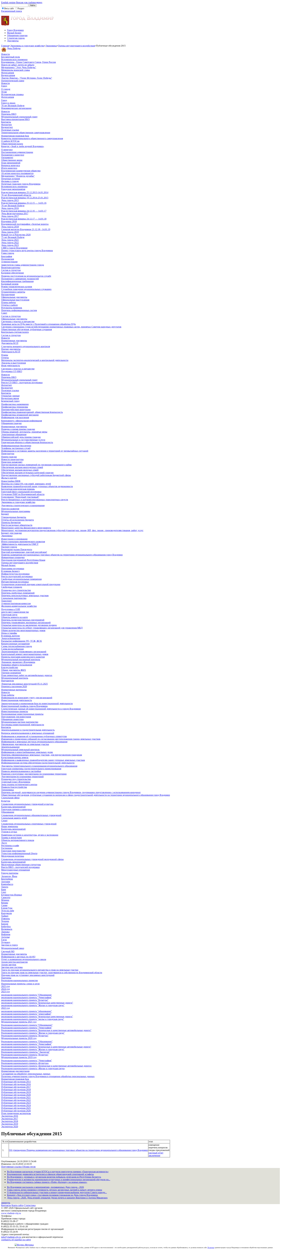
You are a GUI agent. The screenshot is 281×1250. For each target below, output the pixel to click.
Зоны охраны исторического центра (19, 784)
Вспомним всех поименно (14, 59)
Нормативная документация (15, 1071)
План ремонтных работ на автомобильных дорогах (26, 675)
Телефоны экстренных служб (15, 448)
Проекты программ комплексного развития (23, 657)
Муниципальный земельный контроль (20, 749)
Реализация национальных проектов (19, 980)
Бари (3, 889)
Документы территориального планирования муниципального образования (39, 766)
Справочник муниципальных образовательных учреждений (31, 815)
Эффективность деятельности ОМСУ (19, 544)
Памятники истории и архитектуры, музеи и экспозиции (29, 835)
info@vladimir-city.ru (11, 1237)
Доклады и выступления (13, 363)
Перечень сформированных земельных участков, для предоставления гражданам (41, 755)
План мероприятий (10, 163)
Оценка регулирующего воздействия (76, 45)
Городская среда (9, 614)
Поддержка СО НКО (11, 371)
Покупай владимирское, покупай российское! (24, 552)
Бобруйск (6, 926)
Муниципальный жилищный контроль (20, 659)
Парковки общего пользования (16, 665)
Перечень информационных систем (19, 310)
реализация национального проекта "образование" (26, 1011)
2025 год (5, 986)
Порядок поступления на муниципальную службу (26, 276)
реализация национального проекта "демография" (26, 1014)
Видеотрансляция (10, 398)
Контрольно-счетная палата (15, 332)
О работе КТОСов (10, 141)
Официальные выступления (15, 300)
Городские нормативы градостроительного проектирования (31, 768)
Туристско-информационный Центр (19, 853)
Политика (211, 1247)
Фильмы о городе (10, 181)
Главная (5, 45)
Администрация (9, 261)
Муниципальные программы (15, 511)
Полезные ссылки (10, 130)
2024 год (5, 989)
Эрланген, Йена (9, 876)
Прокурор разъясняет (11, 462)
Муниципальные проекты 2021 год (18, 1022)
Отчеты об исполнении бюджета (17, 520)
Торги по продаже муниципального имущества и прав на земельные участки (39, 970)
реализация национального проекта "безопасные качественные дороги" (37, 1016)
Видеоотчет (7, 127)
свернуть (5, 1202)
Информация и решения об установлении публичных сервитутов (34, 736)
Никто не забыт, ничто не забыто (17, 65)
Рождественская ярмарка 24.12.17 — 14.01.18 (23, 219)
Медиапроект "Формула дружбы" (18, 176)
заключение (154, 1155)
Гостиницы (6, 848)
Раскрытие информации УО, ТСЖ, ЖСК (21, 641)
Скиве (4, 905)
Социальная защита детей (14, 818)
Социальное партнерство (13, 598)
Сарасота (5, 897)
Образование (7, 812)
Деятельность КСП (10, 351)
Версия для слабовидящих (29, 2)
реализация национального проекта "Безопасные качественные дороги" (37, 1002)
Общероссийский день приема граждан (21, 437)
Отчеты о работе (9, 305)
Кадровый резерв (9, 284)
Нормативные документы (14, 340)
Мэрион (5, 900)
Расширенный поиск (11, 11)
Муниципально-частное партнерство (19, 722)
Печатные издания (10, 178)
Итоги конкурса (9, 168)
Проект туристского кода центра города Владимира (27, 250)
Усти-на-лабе (7, 910)
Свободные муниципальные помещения (21, 579)
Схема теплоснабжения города (16, 646)
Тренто (4, 887)
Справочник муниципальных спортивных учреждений (28, 824)
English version (8, 2)
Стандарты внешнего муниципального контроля (25, 346)
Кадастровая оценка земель (14, 757)
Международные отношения (15, 870)
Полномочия (7, 259)
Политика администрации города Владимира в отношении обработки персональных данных (48, 1076)
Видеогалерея (8, 75)
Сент (3, 892)
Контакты (6, 122)
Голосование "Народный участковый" (20, 497)
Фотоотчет (6, 124)
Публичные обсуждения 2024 (16, 1105)
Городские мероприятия (13, 189)
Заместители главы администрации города (22, 265)
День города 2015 (10, 200)
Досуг (4, 843)
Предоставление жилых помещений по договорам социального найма (36, 464)
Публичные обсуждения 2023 (16, 1103)
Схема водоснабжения (12, 649)
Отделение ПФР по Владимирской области (22, 494)
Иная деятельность (10, 365)
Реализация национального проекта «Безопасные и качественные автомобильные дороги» (46, 1066)
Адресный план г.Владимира (15, 782)
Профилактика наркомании (15, 404)
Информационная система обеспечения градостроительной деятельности (37, 763)
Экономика (51, 45)
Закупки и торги (9, 945)
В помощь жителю (10, 635)
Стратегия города (16, 38)
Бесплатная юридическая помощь (18, 489)
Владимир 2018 (9, 221)
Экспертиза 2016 (9, 1116)
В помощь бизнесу (10, 571)
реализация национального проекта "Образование (26, 995)
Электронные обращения (13, 434)
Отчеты (5, 357)
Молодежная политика (12, 856)
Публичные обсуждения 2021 (16, 1097)
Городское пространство (13, 851)
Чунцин (5, 921)
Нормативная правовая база (15, 136)
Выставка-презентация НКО (15, 119)
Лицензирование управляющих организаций (23, 651)
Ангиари (5, 881)
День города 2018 (10, 226)
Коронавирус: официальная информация (21, 420)
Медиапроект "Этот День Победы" (18, 67)
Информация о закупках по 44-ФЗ (18, 956)
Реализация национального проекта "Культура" (25, 1035)
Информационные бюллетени (16, 445)
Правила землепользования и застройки (21, 771)
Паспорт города (9, 547)
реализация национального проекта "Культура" (24, 1000)
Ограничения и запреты (13, 292)
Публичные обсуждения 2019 (16, 1092)
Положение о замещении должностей (20, 278)
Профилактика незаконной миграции (20, 415)
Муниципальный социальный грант (19, 116)
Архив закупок (8, 964)
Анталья (5, 937)
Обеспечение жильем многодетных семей (22, 467)
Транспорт (6, 601)
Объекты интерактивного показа (17, 840)
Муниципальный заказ (12, 948)
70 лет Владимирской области (16, 195)
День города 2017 (10, 216)
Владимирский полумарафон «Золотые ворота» (25, 224)
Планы (4, 355)
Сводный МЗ (7, 951)
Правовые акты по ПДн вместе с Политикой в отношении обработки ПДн (38, 324)
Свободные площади (11, 587)
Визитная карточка (10, 267)
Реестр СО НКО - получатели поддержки (22, 382)
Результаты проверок (11, 307)
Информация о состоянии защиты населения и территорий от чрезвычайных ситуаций (44, 451)
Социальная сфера (10, 797)
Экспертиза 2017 (9, 1118)
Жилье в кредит (9, 478)
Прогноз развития (10, 508)
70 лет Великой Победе (12, 105)
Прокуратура (7, 453)
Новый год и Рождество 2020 (16, 234)
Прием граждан (9, 456)
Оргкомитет (7, 157)
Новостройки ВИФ (10, 481)
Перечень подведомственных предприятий (22, 620)
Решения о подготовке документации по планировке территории (34, 774)
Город (4, 86)
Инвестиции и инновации (14, 539)
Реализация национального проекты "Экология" (25, 1052)
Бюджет (5, 514)
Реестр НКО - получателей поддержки (20, 867)
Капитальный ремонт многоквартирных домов (24, 654)
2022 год (5, 1008)
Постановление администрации (17, 152)
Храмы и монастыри (11, 837)
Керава (4, 902)
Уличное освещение (11, 672)
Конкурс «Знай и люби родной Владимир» (22, 146)
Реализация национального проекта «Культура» (25, 1063)
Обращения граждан (17, 35)
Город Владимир (15, 30)
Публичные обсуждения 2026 (16, 1110)
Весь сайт (9, 8)
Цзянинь (5, 918)
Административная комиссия (16, 603)
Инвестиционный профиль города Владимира (24, 706)
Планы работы (8, 302)
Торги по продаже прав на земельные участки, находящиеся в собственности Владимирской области (51, 972)
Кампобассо (7, 884)
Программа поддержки (12, 568)
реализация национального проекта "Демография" (26, 997)
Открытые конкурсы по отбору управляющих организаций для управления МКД (42, 628)
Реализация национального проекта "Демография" (26, 1027)
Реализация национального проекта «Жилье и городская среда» (33, 1068)
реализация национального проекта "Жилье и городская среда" (33, 1005)
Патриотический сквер (12, 80)
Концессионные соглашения (15, 643)
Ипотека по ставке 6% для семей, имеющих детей (26, 483)
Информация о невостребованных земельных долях (27, 752)
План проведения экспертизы (16, 1113)
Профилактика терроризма (14, 407)
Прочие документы (10, 349)
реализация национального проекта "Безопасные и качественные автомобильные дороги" (46, 1047)
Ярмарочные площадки (13, 557)
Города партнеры (9, 873)
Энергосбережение (10, 638)
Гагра (4, 939)
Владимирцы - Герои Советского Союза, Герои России (28, 62)
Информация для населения (15, 417)
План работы (7, 695)
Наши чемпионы (9, 826)
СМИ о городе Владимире (14, 248)
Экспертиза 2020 (9, 1126)
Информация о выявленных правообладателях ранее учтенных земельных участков (43, 760)
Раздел (21, 8)
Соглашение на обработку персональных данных (25, 1073)
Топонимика (7, 789)
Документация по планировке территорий (22, 776)
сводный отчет (156, 1153)
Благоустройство (9, 667)
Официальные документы (14, 297)
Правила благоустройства (14, 787)
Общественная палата (12, 143)
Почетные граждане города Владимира (20, 184)
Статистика (30, 1205)
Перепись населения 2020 (14, 686)
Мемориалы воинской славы (15, 70)
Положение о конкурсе (12, 155)
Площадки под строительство (16, 590)
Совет (4, 313)
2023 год (5, 991)
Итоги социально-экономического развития (23, 541)
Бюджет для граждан (11, 533)
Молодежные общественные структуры (21, 864)
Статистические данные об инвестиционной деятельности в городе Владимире (41, 709)
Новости (5, 54)
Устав (4, 92)
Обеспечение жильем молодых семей (19, 470)
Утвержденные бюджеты (13, 517)
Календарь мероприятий (13, 807)
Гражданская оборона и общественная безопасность (27, 442)
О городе (5, 89)
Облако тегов (29, 1166)
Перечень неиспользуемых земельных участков (25, 595)
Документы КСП (9, 343)
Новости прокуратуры (12, 459)
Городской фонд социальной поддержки (21, 491)
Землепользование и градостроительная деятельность (28, 730)
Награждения (8, 294)
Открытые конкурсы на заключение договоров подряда (29, 625)
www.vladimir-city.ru (11, 1213)
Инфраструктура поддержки (15, 574)
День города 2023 (10, 245)
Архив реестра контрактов (14, 962)
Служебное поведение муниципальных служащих (26, 289)
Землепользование (10, 747)
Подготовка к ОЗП (10, 609)
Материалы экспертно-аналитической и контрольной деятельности (34, 360)
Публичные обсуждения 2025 (16, 1108)
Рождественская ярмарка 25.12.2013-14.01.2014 (24, 192)
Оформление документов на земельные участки (25, 744)
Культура (5, 801)
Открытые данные (10, 395)
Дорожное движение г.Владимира (18, 662)
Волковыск (6, 929)
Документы (13, 40)
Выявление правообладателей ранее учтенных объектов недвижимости (37, 486)
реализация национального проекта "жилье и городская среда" (32, 1019)
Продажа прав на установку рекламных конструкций (27, 975)
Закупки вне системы (12, 967)
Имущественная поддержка (15, 581)
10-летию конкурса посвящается (17, 173)
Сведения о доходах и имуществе (18, 321)
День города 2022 (10, 242)
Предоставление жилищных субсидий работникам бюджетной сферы (36, 475)
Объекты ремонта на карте (14, 617)
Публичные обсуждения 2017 (16, 1087)
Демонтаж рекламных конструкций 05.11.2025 (24, 684)
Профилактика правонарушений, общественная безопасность (32, 412)
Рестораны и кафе (10, 845)
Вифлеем (5, 934)
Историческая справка (12, 94)
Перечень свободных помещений (18, 593)
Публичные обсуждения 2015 (16, 1081)
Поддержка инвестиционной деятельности (22, 724)
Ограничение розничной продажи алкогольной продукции (30, 584)
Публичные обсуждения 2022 (16, 1100)
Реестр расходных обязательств (16, 525)
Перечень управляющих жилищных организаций (26, 622)
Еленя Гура (6, 908)
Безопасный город (10, 401)
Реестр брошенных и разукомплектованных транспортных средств (34, 499)
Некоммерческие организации (16, 108)
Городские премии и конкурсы (16, 809)
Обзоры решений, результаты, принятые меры (24, 432)
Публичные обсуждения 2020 (16, 1095)
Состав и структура (11, 270)
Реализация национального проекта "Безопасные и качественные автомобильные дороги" (46, 1030)
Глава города (7, 253)
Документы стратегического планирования (22, 505)
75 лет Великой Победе (12, 237)
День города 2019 (10, 232)
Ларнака (5, 931)
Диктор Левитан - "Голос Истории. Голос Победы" (26, 78)
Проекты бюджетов (11, 522)
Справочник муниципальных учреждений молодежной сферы (32, 859)
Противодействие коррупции (16, 409)
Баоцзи (4, 924)
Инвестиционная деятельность (16, 700)
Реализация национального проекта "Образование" (27, 1025)
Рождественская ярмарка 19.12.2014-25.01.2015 (24, 197)
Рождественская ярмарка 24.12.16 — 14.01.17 (23, 211)
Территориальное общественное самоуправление (25, 132)
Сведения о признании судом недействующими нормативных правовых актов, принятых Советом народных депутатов (61, 327)
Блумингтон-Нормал (11, 895)
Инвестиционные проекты (14, 711)
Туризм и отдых (9, 831)
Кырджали (6, 913)
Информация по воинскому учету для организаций (26, 697)
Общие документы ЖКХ (13, 670)
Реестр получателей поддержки (17, 576)
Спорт (4, 820)
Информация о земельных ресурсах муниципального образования (34, 741)
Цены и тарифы (9, 633)
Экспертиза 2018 (9, 1121)
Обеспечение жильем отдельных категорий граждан (27, 472)
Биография (6, 256)
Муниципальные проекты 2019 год (18, 1057)
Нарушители (7, 680)
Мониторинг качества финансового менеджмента (26, 527)
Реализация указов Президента (16, 549)
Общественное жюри (11, 160)
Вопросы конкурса (10, 165)
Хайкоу (4, 916)
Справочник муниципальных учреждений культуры (27, 804)
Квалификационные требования (17, 281)
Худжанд (5, 942)
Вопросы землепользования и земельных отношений (27, 733)
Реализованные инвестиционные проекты (22, 714)
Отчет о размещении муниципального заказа (23, 959)
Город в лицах (8, 103)
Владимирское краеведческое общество (21, 170)
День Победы (13, 48)
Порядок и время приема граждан (18, 429)
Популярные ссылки (11, 1166)
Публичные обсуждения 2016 (16, 1084)
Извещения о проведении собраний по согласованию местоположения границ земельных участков (50, 739)
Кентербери (7, 879)
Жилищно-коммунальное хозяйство (19, 606)
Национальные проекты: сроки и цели (20, 983)
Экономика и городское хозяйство (27, 45)
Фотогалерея (7, 72)
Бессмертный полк (10, 57)
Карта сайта (17, 1205)
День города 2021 (10, 240)
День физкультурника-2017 (14, 213)
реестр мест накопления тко (15, 612)
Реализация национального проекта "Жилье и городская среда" (33, 1033)
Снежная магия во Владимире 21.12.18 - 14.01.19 (25, 229)
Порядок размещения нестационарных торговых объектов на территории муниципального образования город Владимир (62, 554)
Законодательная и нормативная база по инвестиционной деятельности (37, 703)
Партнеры (6, 978)
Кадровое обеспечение (12, 273)
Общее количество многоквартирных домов (23, 630)
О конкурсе (7, 149)
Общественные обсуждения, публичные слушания (26, 329)
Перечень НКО (8, 114)
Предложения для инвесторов (16, 716)
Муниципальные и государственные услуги (23, 439)
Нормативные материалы (14, 689)
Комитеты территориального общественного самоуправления (32, 138)
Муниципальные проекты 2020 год (18, 1038)
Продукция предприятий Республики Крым (23, 560)
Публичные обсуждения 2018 (16, 1089)
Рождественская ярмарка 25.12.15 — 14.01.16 (23, 203)
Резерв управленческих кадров (16, 286)
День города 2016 (10, 208)
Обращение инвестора (12, 719)
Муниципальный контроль (14, 678)
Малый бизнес (14, 33)
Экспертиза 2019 (9, 1124)
